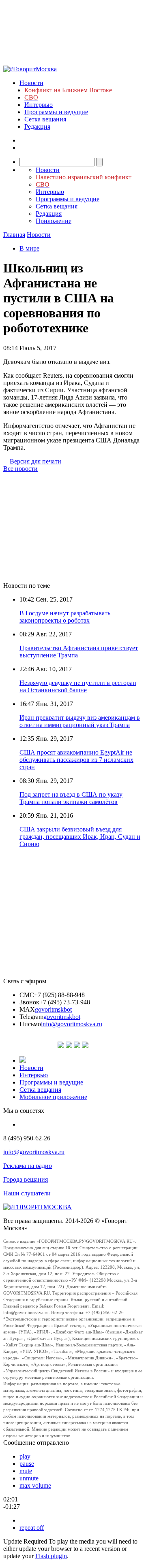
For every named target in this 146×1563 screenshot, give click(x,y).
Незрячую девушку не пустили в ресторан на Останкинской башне (77, 686)
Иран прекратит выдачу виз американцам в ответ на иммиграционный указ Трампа (79, 721)
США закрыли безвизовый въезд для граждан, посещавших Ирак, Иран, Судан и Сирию (79, 836)
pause (26, 1463)
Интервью (38, 104)
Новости (31, 82)
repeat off (31, 1527)
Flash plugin (51, 1555)
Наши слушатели (27, 1193)
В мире (29, 248)
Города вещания (25, 1179)
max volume (35, 1485)
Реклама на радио (27, 1165)
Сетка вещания (45, 119)
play (24, 1456)
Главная (14, 234)
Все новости (20, 468)
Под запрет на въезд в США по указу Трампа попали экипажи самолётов (70, 798)
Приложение (53, 220)
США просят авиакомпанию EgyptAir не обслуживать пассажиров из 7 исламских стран (76, 759)
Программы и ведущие (56, 111)
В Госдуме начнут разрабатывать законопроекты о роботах (64, 617)
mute (25, 1470)
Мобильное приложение (53, 1096)
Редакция (37, 126)
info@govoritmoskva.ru (71, 1024)
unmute (29, 1478)
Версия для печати (35, 461)
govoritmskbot (53, 1009)
